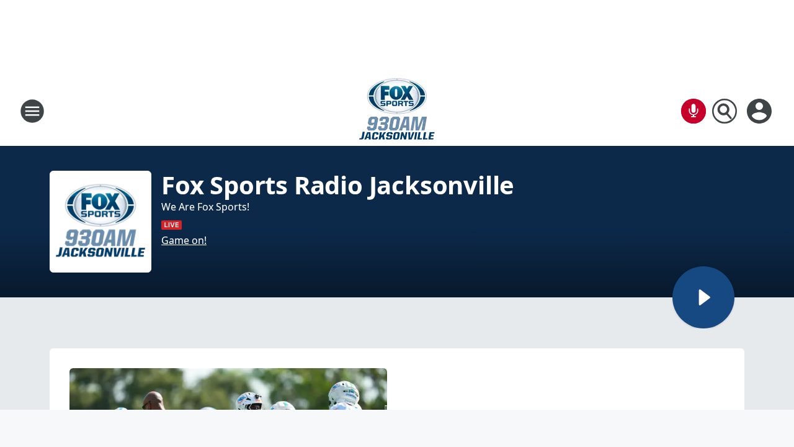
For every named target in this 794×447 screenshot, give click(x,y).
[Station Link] (397, 110)
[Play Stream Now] (703, 297)
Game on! (184, 240)
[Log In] (760, 111)
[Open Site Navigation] (32, 111)
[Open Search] (724, 111)
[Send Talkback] (693, 111)
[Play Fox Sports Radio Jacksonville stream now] (100, 222)
